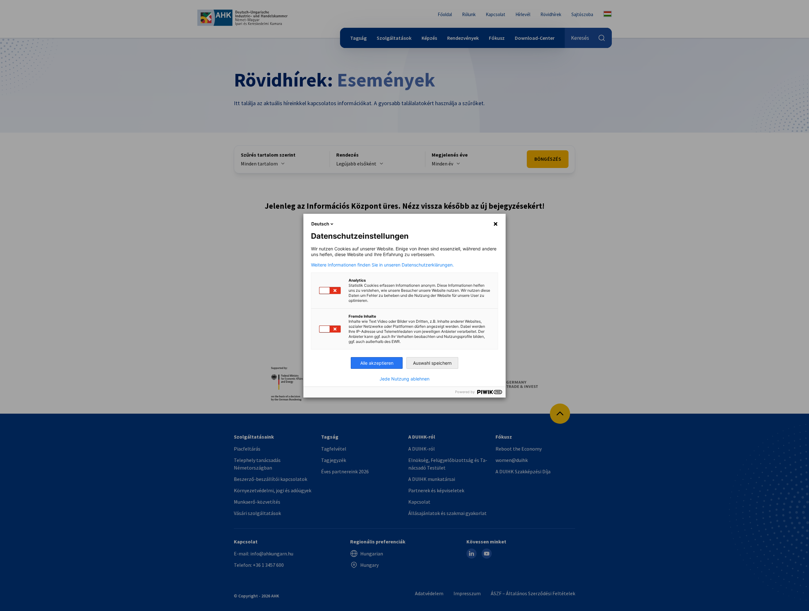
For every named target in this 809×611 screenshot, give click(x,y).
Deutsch (320, 223)
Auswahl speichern (432, 363)
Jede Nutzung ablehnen (404, 378)
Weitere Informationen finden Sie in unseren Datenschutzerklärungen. (382, 264)
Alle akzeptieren (376, 363)
